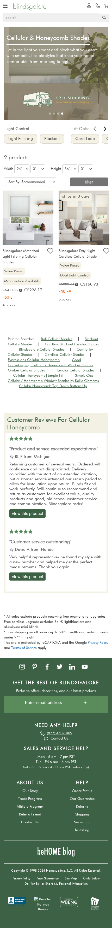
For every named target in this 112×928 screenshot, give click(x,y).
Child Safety (91, 878)
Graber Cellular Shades (26, 370)
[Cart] (105, 5)
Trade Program (30, 799)
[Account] (88, 5)
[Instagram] (24, 666)
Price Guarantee (47, 878)
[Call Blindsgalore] (97, 5)
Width (8, 169)
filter (89, 182)
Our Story (30, 791)
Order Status (82, 791)
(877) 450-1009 (59, 733)
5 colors (65, 299)
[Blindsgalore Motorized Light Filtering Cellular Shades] (28, 219)
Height (56, 169)
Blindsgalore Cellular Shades (41, 349)
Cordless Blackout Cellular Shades (72, 344)
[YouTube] (87, 666)
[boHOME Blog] (56, 852)
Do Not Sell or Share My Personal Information (56, 883)
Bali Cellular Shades (56, 339)
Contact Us (59, 738)
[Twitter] (62, 666)
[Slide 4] (62, 114)
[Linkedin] (74, 666)
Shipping (82, 814)
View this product (27, 513)
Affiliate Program (30, 806)
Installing (82, 830)
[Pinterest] (37, 666)
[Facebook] (49, 666)
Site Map (71, 878)
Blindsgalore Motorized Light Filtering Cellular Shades (21, 256)
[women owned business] (69, 902)
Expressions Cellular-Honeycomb (34, 360)
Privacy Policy (98, 643)
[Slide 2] (54, 114)
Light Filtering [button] (20, 139)
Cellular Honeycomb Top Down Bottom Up (53, 386)
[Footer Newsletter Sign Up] (56, 704)
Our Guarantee (82, 799)
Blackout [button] (52, 139)
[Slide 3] (58, 114)
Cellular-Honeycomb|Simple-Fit (38, 375)
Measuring (82, 822)
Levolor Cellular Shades (75, 370)
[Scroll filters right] (105, 130)
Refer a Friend (30, 814)
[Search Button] (104, 18)
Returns (82, 806)
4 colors (9, 305)
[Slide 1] (50, 114)
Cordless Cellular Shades (64, 355)
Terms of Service (24, 648)
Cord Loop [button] (85, 139)
